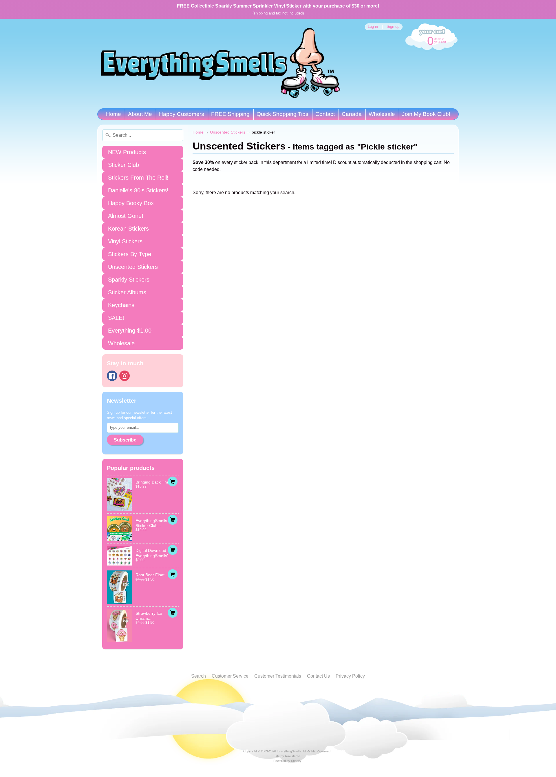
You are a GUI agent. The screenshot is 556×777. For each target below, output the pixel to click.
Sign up (393, 27)
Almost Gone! (125, 216)
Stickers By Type (129, 254)
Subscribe (125, 439)
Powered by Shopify (287, 761)
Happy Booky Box (131, 203)
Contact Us (318, 676)
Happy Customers (181, 114)
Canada (352, 114)
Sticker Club (123, 165)
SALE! (116, 318)
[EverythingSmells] (220, 63)
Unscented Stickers (133, 267)
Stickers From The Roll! (138, 177)
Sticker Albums (127, 292)
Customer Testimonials (277, 676)
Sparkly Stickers (128, 279)
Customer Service (230, 676)
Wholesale (382, 114)
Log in (373, 27)
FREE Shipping (230, 114)
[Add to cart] (173, 481)
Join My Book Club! (426, 114)
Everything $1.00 (129, 330)
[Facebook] (112, 376)
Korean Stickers (128, 228)
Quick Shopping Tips (282, 114)
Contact (325, 114)
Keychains (121, 305)
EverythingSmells (289, 751)
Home (113, 114)
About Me (140, 114)
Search (198, 676)
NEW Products (127, 152)
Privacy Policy (350, 676)
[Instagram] (124, 376)
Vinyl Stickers (125, 241)
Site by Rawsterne (287, 756)
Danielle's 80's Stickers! (138, 190)
